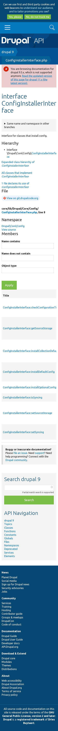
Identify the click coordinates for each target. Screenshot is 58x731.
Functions (10, 531)
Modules (7, 661)
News (5, 572)
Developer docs (11, 643)
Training (6, 606)
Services (9, 552)
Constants (10, 534)
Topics (8, 524)
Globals (8, 538)
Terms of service (11, 691)
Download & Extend (14, 653)
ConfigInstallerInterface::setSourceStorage (27, 413)
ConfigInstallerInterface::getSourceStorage (27, 328)
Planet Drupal (9, 577)
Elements (9, 556)
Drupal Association (13, 684)
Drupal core (8, 658)
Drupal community (16, 460)
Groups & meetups (12, 617)
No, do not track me (37, 16)
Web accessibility (12, 680)
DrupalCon (8, 620)
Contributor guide (12, 613)
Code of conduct (11, 624)
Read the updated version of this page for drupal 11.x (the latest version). (31, 79)
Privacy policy (10, 694)
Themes (6, 665)
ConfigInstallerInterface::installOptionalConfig (29, 387)
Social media (9, 580)
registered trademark (30, 719)
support (39, 453)
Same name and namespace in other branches (26, 125)
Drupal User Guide (12, 639)
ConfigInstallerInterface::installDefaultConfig (29, 371)
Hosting (6, 610)
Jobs (4, 591)
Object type (9, 265)
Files (6, 541)
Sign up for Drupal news (15, 584)
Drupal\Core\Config (13, 226)
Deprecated (11, 548)
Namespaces (11, 545)
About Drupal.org (12, 687)
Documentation (11, 631)
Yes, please (15, 16)
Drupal (7, 719)
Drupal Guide (9, 636)
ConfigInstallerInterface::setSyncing (23, 432)
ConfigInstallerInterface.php (26, 60)
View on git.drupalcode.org (22, 198)
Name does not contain (16, 253)
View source (9, 229)
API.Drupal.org (10, 646)
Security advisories (13, 588)
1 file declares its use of (15, 185)
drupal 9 (8, 52)
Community (9, 598)
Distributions (9, 669)
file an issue (20, 453)
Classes (8, 527)
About (6, 675)
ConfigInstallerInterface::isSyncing (22, 397)
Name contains (11, 241)
